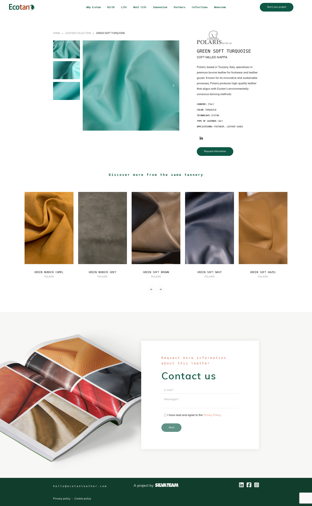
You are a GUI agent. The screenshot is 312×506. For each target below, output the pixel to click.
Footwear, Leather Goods (228, 126)
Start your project (276, 7)
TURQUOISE (210, 110)
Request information (215, 151)
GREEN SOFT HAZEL (209, 272)
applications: (205, 126)
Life (124, 7)
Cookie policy (82, 499)
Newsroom (220, 7)
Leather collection (78, 33)
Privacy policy (61, 499)
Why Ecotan (93, 7)
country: (202, 104)
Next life (139, 7)
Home (56, 33)
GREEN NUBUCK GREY (49, 272)
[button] (173, 85)
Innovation (160, 7)
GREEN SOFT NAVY (156, 272)
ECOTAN (215, 115)
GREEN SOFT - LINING (263, 272)
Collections (200, 7)
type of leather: (207, 121)
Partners (179, 7)
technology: (204, 115)
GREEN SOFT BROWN (103, 272)
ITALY (211, 104)
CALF (220, 121)
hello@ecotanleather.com (80, 486)
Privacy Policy (212, 415)
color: (200, 110)
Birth (110, 7)
